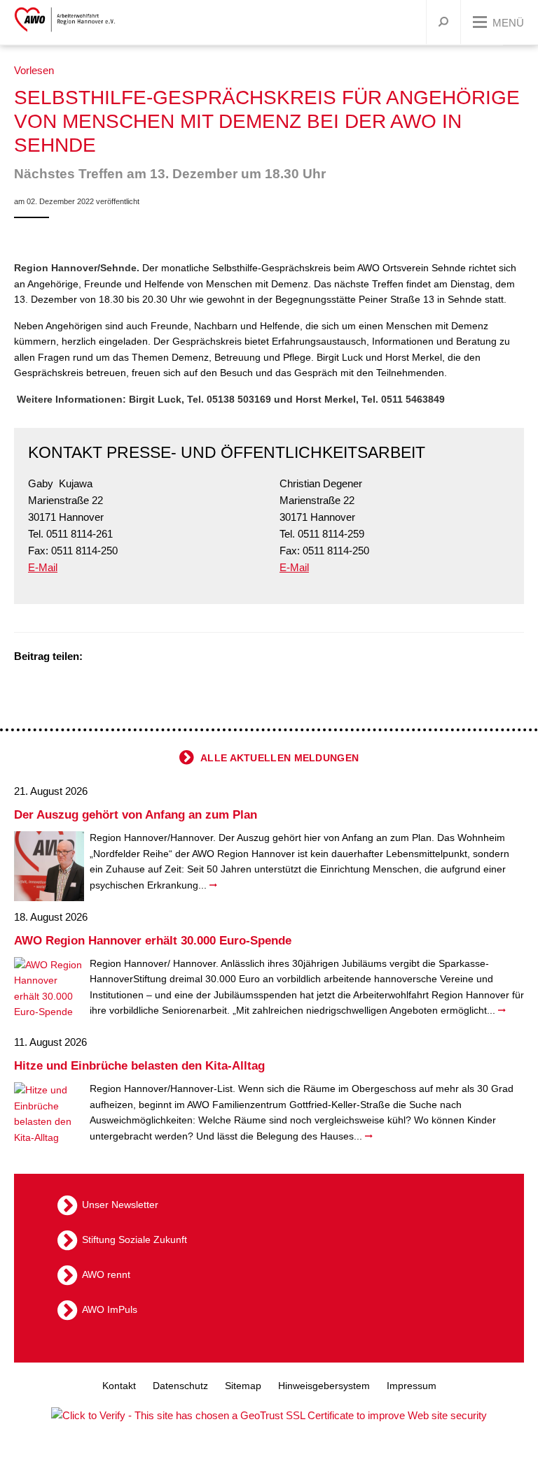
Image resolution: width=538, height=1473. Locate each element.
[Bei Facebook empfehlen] (115, 657)
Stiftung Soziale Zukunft (134, 1239)
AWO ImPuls (109, 1309)
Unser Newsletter (120, 1204)
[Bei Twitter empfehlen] (98, 657)
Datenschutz (180, 1385)
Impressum (411, 1385)
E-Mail (42, 567)
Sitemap (243, 1385)
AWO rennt (106, 1274)
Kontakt (119, 1385)
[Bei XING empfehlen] (150, 657)
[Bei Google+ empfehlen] (133, 657)
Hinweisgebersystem (324, 1385)
